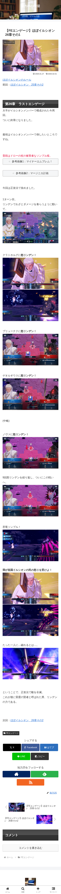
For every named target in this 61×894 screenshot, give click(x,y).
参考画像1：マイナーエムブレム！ (32, 161)
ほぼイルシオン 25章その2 (26, 84)
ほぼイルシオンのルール (17, 79)
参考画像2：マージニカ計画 (32, 173)
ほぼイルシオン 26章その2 (26, 720)
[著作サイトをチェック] (16, 774)
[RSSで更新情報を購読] (30, 782)
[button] (40, 756)
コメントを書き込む (30, 847)
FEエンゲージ (12, 733)
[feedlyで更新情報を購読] (44, 774)
